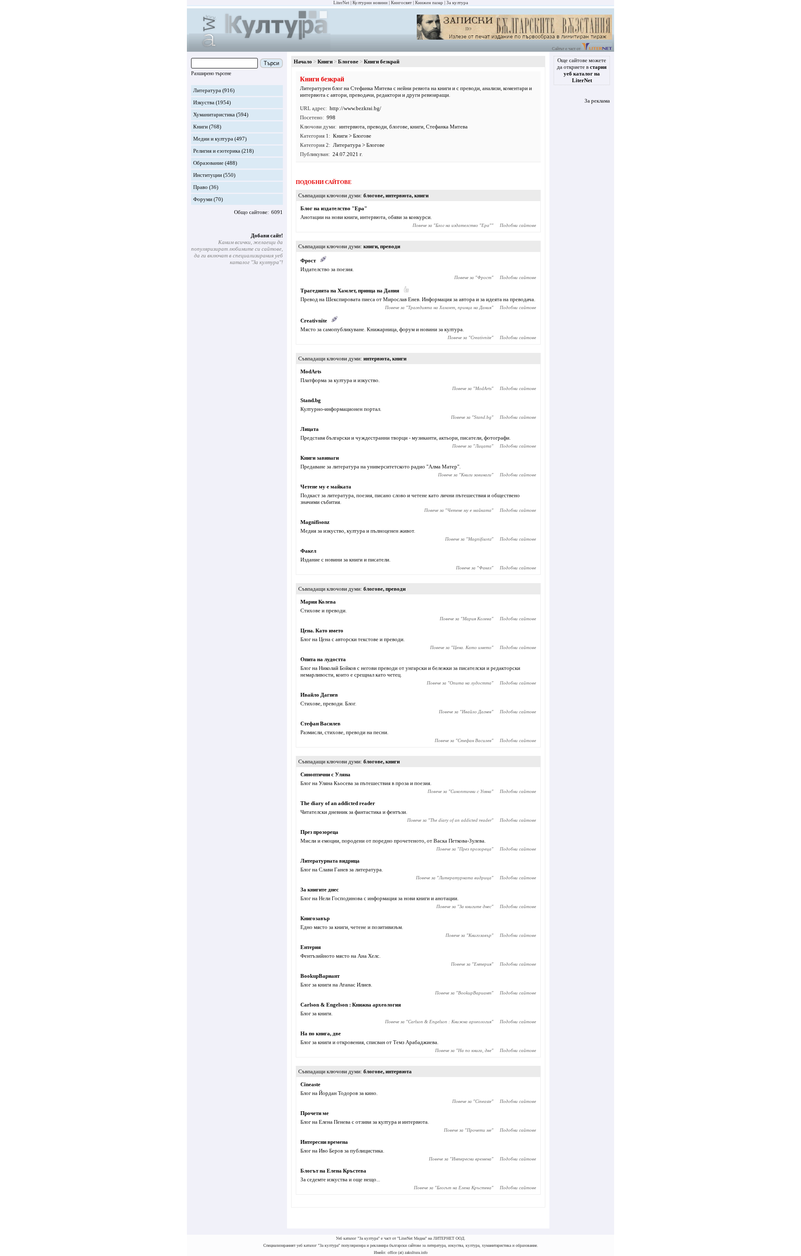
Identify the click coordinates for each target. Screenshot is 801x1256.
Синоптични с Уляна (325, 774)
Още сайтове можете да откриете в (582, 70)
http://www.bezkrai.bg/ (355, 108)
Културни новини (370, 2)
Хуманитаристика (214, 114)
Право (200, 187)
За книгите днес (319, 889)
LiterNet (341, 2)
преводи (377, 126)
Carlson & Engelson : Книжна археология (350, 1005)
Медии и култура (213, 139)
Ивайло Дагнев (319, 695)
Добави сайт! (267, 235)
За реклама (597, 101)
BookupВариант (320, 976)
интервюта (352, 126)
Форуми (202, 199)
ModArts (310, 371)
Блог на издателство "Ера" (333, 208)
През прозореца (319, 832)
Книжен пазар (429, 2)
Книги (200, 126)
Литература (207, 90)
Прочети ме (314, 1113)
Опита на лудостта (323, 659)
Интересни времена (324, 1142)
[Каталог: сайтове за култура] (259, 48)
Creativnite (313, 320)
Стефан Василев (320, 723)
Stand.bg (310, 400)
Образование (208, 163)
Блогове (348, 61)
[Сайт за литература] (597, 48)
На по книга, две (320, 1033)
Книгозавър (315, 918)
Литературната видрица (330, 861)
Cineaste (310, 1084)
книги (416, 126)
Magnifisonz (315, 522)
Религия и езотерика (216, 151)
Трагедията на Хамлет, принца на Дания (349, 290)
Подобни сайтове (518, 225)
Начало (303, 61)
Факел (308, 551)
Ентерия (310, 947)
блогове (398, 126)
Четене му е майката (325, 486)
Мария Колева (318, 602)
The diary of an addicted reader (337, 803)
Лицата (309, 429)
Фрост (308, 260)
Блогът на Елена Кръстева (333, 1171)
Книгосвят (401, 2)
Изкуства (203, 102)
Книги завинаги (319, 458)
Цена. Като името (321, 630)
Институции (207, 175)
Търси (271, 63)
